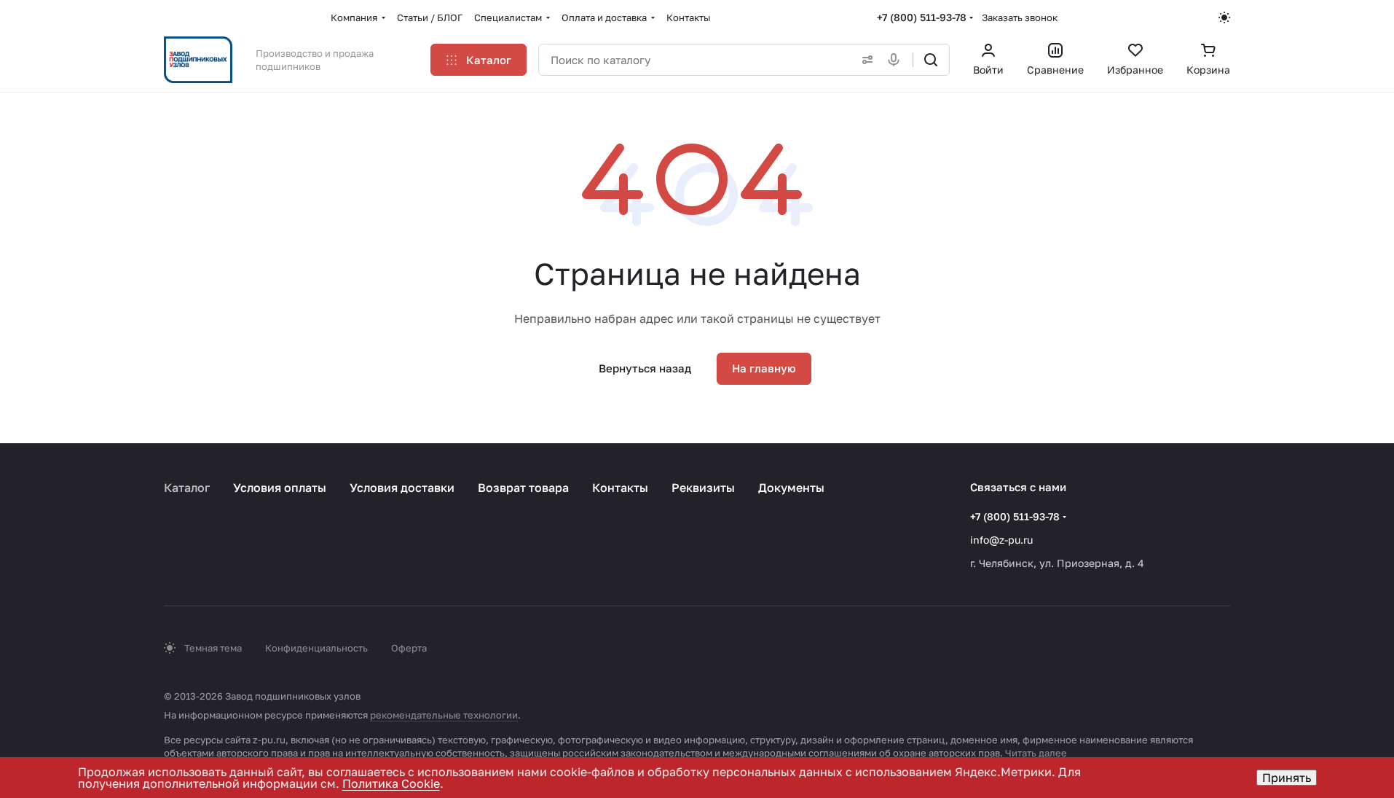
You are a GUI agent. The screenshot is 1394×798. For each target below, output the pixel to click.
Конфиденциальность (316, 648)
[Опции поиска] (864, 59)
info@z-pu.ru (1001, 539)
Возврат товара (523, 487)
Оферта (409, 648)
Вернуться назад (645, 368)
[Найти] (931, 59)
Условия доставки (402, 487)
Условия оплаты (279, 487)
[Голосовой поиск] (897, 59)
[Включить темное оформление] (1224, 17)
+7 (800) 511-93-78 (921, 17)
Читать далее (1036, 753)
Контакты (620, 487)
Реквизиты (703, 487)
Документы (791, 487)
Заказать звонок (1020, 17)
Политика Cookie (391, 783)
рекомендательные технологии (444, 715)
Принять (1286, 777)
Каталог (187, 487)
